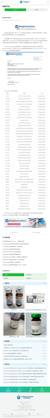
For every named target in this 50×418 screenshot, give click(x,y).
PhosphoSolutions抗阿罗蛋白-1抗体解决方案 (12, 262)
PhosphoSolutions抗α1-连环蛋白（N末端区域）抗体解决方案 (15, 257)
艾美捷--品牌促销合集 (8, 345)
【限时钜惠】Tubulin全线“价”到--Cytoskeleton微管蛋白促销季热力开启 (18, 347)
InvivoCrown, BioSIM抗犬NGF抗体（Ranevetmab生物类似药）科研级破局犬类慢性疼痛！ (22, 382)
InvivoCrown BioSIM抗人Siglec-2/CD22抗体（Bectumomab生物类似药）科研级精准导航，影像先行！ (24, 370)
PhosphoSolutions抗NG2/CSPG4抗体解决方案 (12, 251)
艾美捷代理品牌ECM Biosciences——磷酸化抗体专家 (13, 241)
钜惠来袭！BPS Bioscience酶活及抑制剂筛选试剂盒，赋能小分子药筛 (18, 359)
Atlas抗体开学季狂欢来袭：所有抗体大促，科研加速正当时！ (16, 356)
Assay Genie (38, 232)
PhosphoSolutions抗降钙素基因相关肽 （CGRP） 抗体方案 (14, 264)
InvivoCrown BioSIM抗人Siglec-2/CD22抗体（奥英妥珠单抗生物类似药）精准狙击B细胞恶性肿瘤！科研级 (25, 373)
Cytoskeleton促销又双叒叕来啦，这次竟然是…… (13, 353)
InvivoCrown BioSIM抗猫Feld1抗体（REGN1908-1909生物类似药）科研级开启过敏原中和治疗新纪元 (24, 376)
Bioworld (15, 232)
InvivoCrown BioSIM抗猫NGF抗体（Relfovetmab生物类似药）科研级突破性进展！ (20, 379)
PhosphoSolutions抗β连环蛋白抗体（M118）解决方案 (13, 259)
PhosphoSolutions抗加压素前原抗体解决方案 (12, 254)
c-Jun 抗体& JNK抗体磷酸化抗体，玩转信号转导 (13, 246)
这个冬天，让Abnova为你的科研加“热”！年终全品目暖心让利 (16, 350)
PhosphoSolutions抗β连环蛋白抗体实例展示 (11, 249)
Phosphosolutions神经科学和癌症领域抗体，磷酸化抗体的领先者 (16, 243)
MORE (44, 283)
